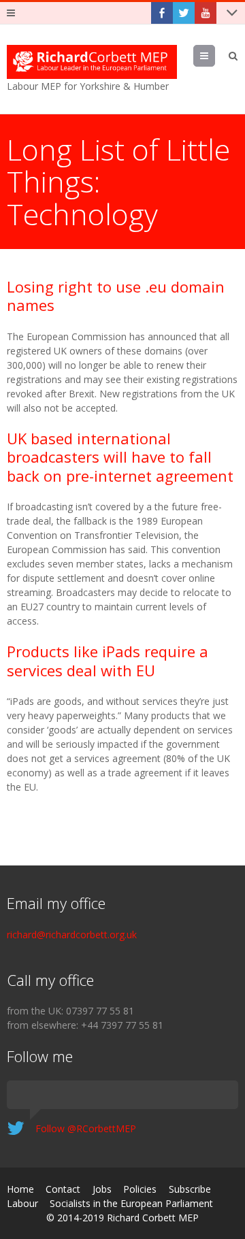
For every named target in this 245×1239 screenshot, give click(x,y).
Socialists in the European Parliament (131, 1203)
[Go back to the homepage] (92, 62)
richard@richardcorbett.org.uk (72, 934)
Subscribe (190, 1189)
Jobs (102, 1189)
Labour (22, 1203)
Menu (214, 55)
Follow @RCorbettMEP (85, 1128)
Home (20, 1189)
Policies (140, 1189)
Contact (63, 1189)
